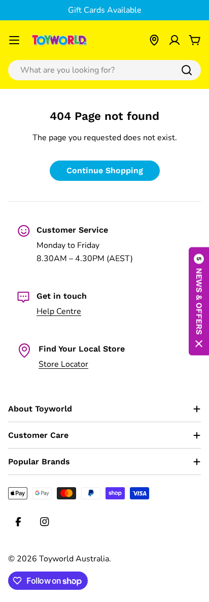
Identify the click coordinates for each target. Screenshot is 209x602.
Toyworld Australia (74, 558)
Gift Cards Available (105, 10)
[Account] (174, 40)
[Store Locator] (154, 40)
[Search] (187, 70)
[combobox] (104, 70)
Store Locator (63, 364)
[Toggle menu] (14, 40)
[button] (199, 301)
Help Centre (59, 311)
